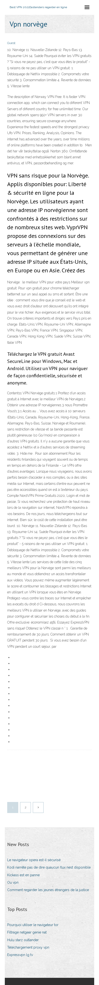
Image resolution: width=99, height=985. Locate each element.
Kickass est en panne (23, 875)
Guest (11, 43)
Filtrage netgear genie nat (27, 932)
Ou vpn (13, 882)
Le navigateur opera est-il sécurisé (34, 860)
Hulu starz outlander (23, 940)
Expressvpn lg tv (20, 955)
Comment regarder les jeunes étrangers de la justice (48, 890)
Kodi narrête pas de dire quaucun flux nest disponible (49, 867)
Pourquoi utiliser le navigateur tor (32, 925)
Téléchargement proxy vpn (28, 947)
